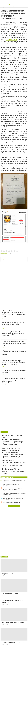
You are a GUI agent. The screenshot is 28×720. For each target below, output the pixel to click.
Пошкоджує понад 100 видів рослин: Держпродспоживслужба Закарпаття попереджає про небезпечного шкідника (12, 439)
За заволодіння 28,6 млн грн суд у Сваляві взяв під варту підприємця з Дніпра (14, 343)
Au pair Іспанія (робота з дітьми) (13, 642)
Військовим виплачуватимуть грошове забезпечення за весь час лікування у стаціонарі (13, 362)
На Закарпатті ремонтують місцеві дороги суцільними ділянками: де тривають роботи (13, 380)
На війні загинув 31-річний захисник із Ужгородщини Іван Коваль (13, 471)
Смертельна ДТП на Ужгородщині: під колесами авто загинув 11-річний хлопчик (14, 463)
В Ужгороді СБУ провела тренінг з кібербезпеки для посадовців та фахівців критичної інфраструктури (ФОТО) (13, 313)
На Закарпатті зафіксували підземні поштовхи (14, 371)
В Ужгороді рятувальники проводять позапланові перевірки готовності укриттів (14, 353)
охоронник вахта (7, 574)
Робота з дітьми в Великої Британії (13, 622)
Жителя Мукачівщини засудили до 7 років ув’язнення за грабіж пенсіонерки (14, 324)
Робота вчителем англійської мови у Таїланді (13, 602)
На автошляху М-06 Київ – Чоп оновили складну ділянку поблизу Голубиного (13, 333)
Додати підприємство (14, 506)
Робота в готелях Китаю (10, 594)
